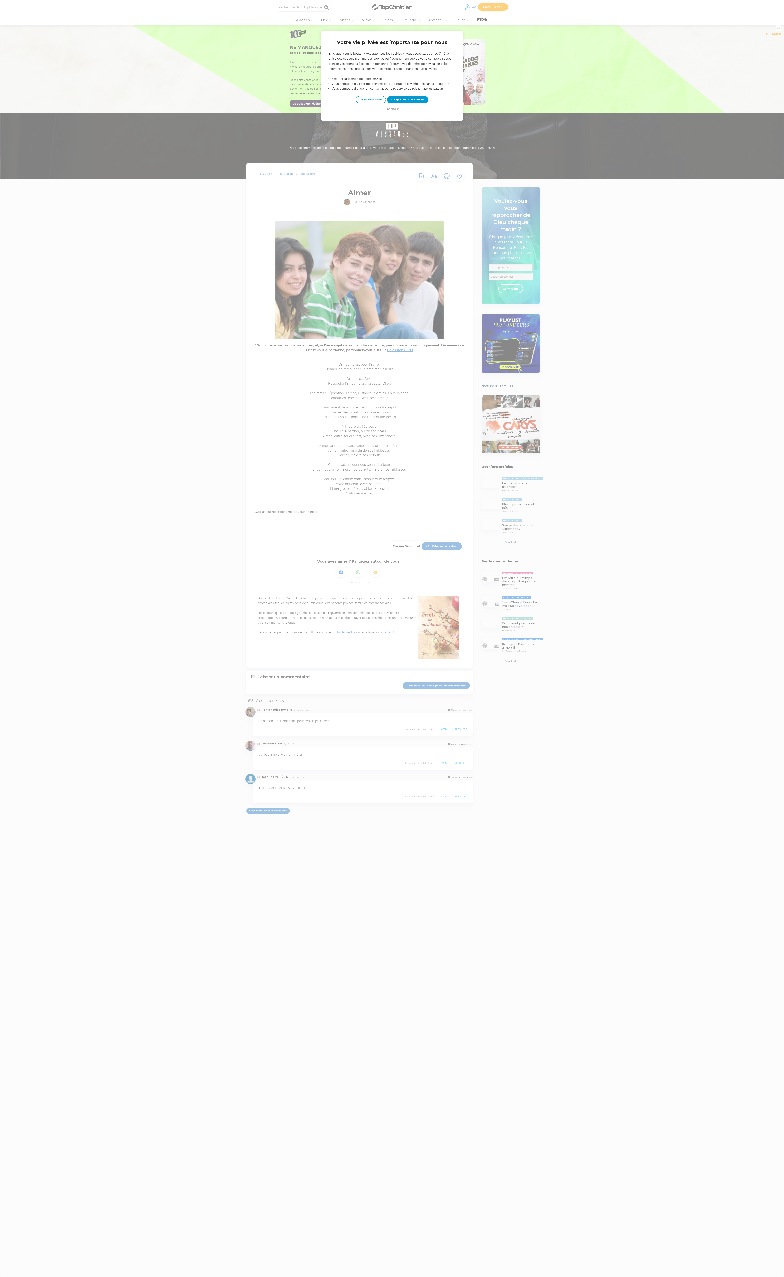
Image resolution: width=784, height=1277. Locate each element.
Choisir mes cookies (371, 99)
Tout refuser (392, 109)
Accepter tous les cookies (407, 99)
